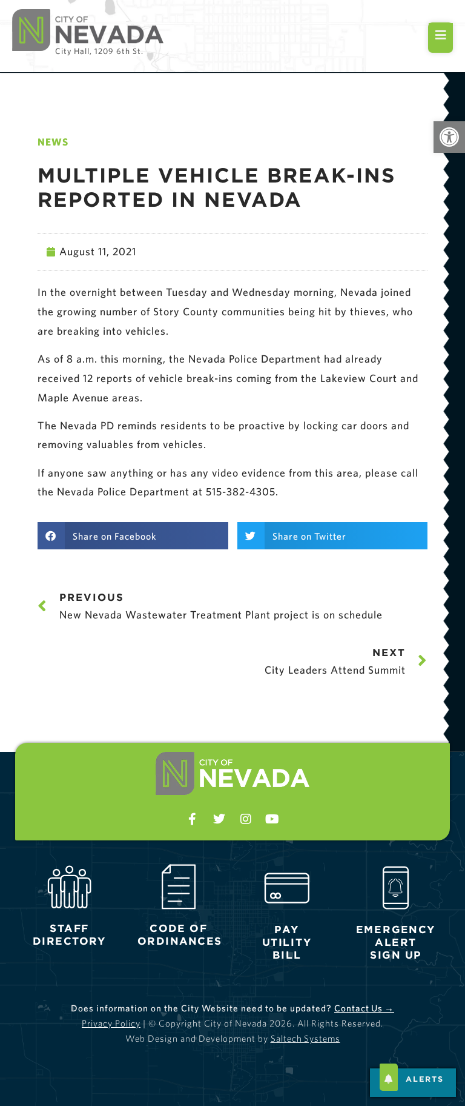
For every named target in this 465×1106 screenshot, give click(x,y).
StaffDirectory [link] (70, 934)
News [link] (53, 141)
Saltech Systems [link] (305, 1038)
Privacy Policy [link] (111, 1023)
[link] (449, 137)
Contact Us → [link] (364, 1008)
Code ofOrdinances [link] (179, 934)
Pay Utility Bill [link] (287, 941)
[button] (133, 535)
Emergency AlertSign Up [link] (395, 941)
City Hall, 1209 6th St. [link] (99, 51)
